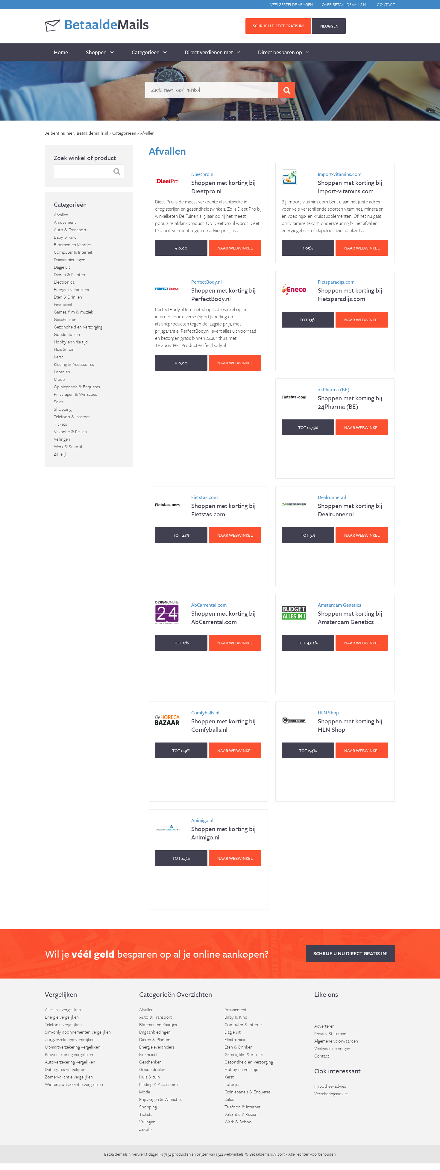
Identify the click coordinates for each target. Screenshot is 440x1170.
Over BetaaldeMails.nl (345, 4)
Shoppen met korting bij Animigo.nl (223, 829)
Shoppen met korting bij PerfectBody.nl (223, 290)
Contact (386, 4)
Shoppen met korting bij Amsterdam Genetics (350, 613)
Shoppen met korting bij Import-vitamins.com (350, 183)
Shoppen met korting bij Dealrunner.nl (350, 506)
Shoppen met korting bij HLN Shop (350, 721)
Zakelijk (60, 454)
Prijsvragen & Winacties (75, 394)
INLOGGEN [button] (328, 26)
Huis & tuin (64, 349)
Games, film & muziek (73, 311)
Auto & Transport (70, 229)
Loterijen (62, 371)
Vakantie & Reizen (70, 431)
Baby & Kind (65, 237)
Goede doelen (67, 334)
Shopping (63, 409)
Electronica (64, 282)
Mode (59, 379)
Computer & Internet (73, 252)
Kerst (58, 356)
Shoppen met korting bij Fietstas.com (223, 506)
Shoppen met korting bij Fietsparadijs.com (350, 290)
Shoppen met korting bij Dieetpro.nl (223, 183)
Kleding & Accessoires (74, 364)
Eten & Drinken (68, 296)
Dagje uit (62, 267)
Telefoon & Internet (72, 416)
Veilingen (62, 439)
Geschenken (65, 319)
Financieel (63, 304)
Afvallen (61, 214)
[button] (181, 248)
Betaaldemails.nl (117, 1154)
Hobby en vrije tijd (71, 341)
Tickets (60, 424)
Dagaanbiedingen (69, 259)
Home (61, 52)
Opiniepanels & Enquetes (77, 386)
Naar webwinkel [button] (235, 248)
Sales (58, 401)
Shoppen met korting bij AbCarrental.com (223, 613)
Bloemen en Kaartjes (73, 244)
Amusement (65, 222)
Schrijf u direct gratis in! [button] (278, 26)
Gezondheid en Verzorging (78, 326)
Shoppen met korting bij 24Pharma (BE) (350, 398)
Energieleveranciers (71, 289)
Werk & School (68, 446)
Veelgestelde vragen (291, 4)
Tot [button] (308, 320)
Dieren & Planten (69, 274)
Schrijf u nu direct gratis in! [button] (350, 953)
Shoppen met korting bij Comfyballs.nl (223, 721)
